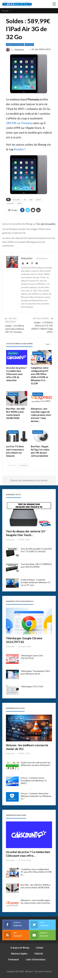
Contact (39, 947)
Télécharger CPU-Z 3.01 (32, 686)
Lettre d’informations (36, 959)
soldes (19, 203)
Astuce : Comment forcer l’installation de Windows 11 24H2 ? (34, 780)
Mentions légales (19, 953)
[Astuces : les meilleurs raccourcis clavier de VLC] (29, 728)
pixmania (10, 203)
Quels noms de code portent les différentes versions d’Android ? (36, 763)
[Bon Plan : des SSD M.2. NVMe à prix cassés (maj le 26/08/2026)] (16, 398)
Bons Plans (29, 44)
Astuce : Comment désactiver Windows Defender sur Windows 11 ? (36, 796)
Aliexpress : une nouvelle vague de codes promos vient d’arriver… (36, 901)
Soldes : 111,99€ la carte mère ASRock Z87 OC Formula (14, 328)
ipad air (38, 199)
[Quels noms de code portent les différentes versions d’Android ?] (12, 766)
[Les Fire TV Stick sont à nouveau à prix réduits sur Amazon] (16, 436)
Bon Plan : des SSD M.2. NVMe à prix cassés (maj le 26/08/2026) (35, 886)
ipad (30, 199)
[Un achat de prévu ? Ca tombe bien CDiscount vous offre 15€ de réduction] (16, 357)
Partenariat (13, 959)
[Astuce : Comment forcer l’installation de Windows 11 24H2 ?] (12, 781)
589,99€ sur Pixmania (19, 123)
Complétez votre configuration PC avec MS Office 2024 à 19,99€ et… (36, 872)
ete (25, 199)
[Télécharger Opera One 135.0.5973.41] (12, 659)
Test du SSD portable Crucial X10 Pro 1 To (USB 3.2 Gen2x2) (36, 550)
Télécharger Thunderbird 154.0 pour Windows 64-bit (35, 672)
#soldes (19, 149)
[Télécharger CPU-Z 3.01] (12, 690)
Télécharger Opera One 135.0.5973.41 (32, 656)
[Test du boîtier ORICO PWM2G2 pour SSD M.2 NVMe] (12, 567)
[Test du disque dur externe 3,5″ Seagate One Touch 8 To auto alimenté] (29, 514)
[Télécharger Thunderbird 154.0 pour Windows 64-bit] (12, 674)
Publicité (38, 953)
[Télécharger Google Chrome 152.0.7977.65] (29, 621)
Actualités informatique (15, 44)
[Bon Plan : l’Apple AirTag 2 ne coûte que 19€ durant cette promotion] (41, 436)
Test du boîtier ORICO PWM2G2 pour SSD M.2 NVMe (36, 565)
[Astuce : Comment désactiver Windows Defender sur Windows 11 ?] (12, 797)
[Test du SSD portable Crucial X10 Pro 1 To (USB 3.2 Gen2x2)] (12, 552)
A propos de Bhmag (20, 947)
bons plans (16, 199)
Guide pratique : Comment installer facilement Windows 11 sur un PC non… (35, 582)
